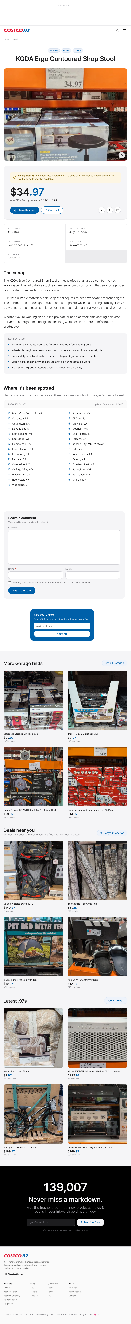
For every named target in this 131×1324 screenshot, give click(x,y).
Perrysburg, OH (81, 469)
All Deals (7, 1288)
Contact (72, 1296)
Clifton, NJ (78, 418)
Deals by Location (12, 1292)
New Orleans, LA (82, 454)
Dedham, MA (80, 428)
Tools (78, 50)
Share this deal (27, 210)
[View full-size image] (122, 155)
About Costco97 (76, 1292)
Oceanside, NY (21, 464)
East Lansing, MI (22, 433)
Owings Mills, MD (22, 469)
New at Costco (10, 1300)
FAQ (49, 1296)
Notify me (62, 633)
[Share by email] (117, 210)
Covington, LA (21, 423)
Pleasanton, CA (21, 474)
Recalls (33, 1292)
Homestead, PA (21, 444)
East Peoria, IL (81, 433)
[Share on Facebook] (101, 210)
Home (6, 39)
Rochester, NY (20, 479)
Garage (54, 50)
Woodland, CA (20, 484)
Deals (15, 39)
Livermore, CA (20, 454)
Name (12, 569)
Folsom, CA (79, 438)
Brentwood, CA (81, 413)
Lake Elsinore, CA (22, 449)
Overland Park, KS (83, 464)
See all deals (115, 1000)
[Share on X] (109, 210)
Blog (32, 1288)
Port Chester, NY (82, 474)
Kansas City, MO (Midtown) (88, 444)
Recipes (34, 1296)
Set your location (114, 833)
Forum (50, 1292)
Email (70, 569)
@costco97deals (15, 1274)
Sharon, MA (79, 479)
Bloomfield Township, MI (27, 413)
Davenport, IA (20, 428)
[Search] (117, 30)
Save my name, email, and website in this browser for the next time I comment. (52, 582)
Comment (14, 527)
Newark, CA (19, 459)
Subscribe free (90, 1222)
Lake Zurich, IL (81, 449)
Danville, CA (79, 423)
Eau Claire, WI (20, 438)
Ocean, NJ (78, 459)
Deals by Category (12, 1296)
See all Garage (114, 663)
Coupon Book (10, 1303)
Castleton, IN (20, 418)
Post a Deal (53, 1288)
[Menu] (124, 30)
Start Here (73, 1288)
